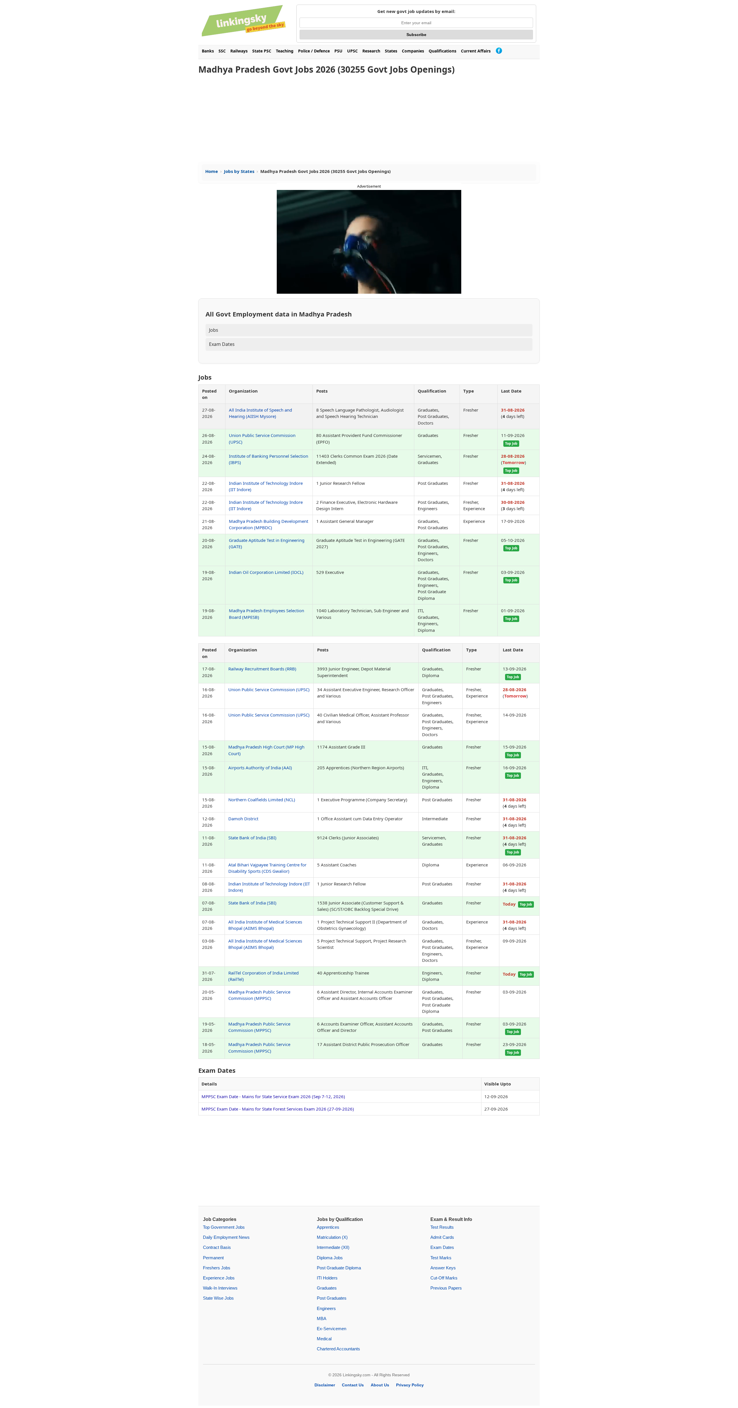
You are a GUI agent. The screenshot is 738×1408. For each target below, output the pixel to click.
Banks (208, 51)
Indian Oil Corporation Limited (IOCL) (266, 572)
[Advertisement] (369, 118)
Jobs (213, 330)
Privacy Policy (410, 1385)
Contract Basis (217, 1247)
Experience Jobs (219, 1277)
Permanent (213, 1257)
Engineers (326, 1308)
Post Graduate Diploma (339, 1267)
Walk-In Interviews (220, 1288)
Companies (413, 51)
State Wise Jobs (218, 1298)
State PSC (261, 51)
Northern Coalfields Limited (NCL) (261, 799)
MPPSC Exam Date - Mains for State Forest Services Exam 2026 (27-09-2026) (278, 1109)
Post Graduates (332, 1298)
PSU (338, 51)
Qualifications (442, 51)
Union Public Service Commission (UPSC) (269, 689)
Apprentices (328, 1227)
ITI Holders (327, 1277)
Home (211, 171)
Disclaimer (325, 1385)
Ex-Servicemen (331, 1328)
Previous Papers (446, 1288)
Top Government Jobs (224, 1227)
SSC (222, 51)
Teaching (284, 51)
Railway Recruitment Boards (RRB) (262, 669)
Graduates (327, 1288)
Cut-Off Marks (444, 1277)
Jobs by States (239, 171)
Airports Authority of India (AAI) (260, 767)
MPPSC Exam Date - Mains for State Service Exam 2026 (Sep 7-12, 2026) (273, 1096)
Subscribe (416, 34)
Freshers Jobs (216, 1267)
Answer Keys (443, 1267)
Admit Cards (442, 1237)
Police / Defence (314, 51)
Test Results (442, 1227)
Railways (239, 51)
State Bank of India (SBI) (252, 837)
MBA (321, 1318)
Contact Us (353, 1385)
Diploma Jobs (330, 1257)
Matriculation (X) (332, 1237)
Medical (324, 1338)
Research (371, 51)
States (391, 51)
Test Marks (440, 1257)
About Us (380, 1385)
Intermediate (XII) (333, 1247)
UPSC (352, 51)
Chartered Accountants (338, 1348)
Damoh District (243, 818)
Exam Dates (222, 344)
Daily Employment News (226, 1237)
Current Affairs (476, 51)
